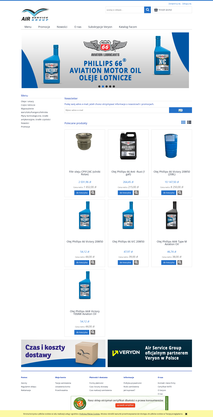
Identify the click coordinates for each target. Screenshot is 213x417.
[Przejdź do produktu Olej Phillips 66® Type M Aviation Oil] (171, 219)
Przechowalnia (61, 390)
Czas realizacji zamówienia (100, 390)
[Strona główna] (35, 13)
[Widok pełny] (189, 122)
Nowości (25, 123)
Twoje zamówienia (63, 383)
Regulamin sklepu (28, 386)
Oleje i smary (27, 101)
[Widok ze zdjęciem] (183, 122)
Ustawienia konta (62, 386)
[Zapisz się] (180, 110)
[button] (92, 192)
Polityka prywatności (133, 383)
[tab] (99, 86)
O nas (160, 394)
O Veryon (162, 390)
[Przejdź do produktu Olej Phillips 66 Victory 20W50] (85, 219)
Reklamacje (26, 390)
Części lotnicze (28, 105)
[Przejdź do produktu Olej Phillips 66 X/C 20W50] (128, 219)
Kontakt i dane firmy (166, 383)
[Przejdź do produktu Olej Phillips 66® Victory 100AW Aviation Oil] (85, 289)
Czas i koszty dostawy (98, 386)
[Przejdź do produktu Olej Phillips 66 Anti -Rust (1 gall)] (128, 150)
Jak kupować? (129, 390)
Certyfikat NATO (165, 386)
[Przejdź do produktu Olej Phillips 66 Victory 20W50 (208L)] (171, 150)
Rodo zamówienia (131, 386)
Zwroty (24, 383)
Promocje (25, 126)
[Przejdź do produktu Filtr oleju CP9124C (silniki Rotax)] (85, 150)
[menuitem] (28, 26)
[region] (106, 60)
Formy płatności (96, 383)
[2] (106, 60)
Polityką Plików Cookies (90, 414)
